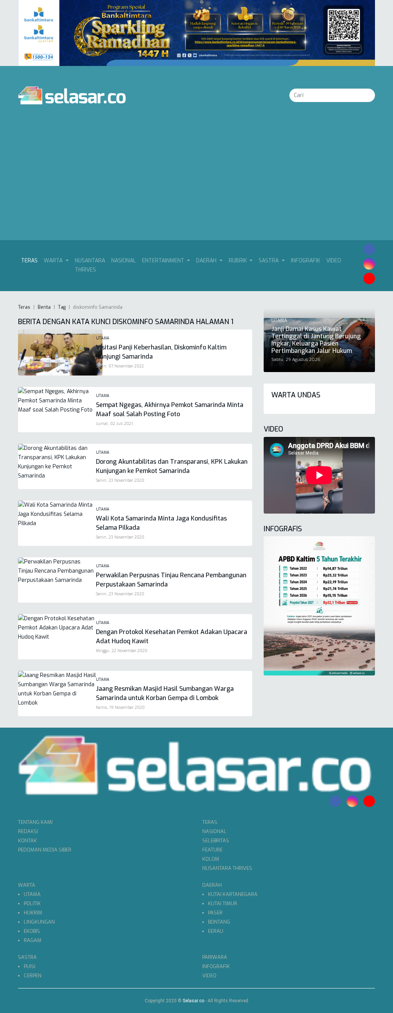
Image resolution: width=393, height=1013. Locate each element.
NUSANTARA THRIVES (90, 265)
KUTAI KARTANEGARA (233, 894)
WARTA (26, 885)
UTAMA (32, 894)
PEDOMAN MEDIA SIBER (44, 850)
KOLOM (210, 859)
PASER (215, 912)
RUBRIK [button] (238, 260)
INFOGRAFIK (305, 260)
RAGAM (32, 940)
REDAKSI (28, 831)
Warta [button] (54, 260)
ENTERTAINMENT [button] (164, 260)
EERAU (215, 931)
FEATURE (212, 850)
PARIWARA (214, 957)
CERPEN (32, 975)
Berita (44, 307)
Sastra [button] (269, 260)
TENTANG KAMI (35, 822)
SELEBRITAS (215, 840)
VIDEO (333, 260)
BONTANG (219, 922)
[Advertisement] (196, 182)
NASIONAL (123, 260)
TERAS (209, 822)
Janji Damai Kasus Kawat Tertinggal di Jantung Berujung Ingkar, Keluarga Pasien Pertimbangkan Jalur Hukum (316, 340)
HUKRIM (33, 912)
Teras (31, 260)
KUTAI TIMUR (222, 903)
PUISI (29, 966)
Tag (62, 307)
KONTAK (27, 840)
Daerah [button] (207, 260)
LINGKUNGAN (39, 922)
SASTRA (27, 957)
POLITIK (32, 903)
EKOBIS (32, 931)
